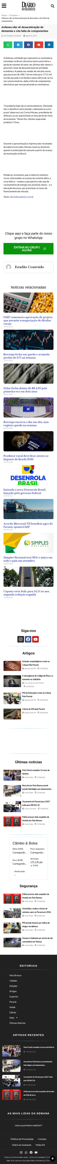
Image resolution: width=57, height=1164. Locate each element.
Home (4, 15)
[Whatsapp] (26, 1152)
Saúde (12, 1007)
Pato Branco (15, 975)
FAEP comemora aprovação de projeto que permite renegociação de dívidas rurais (28, 320)
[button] (53, 6)
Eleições (14, 986)
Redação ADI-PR (30, 668)
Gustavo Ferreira (30, 809)
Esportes (14, 996)
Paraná (13, 1001)
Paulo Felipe (28, 777)
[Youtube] (35, 639)
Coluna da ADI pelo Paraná (33, 709)
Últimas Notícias (18, 1023)
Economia (14, 15)
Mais (12, 1017)
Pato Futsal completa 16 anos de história (39, 1047)
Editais (13, 1012)
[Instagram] (20, 639)
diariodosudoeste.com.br (21, 196)
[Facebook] (28, 639)
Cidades (13, 980)
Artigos (13, 991)
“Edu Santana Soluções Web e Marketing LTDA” (31, 1160)
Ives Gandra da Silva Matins (34, 683)
